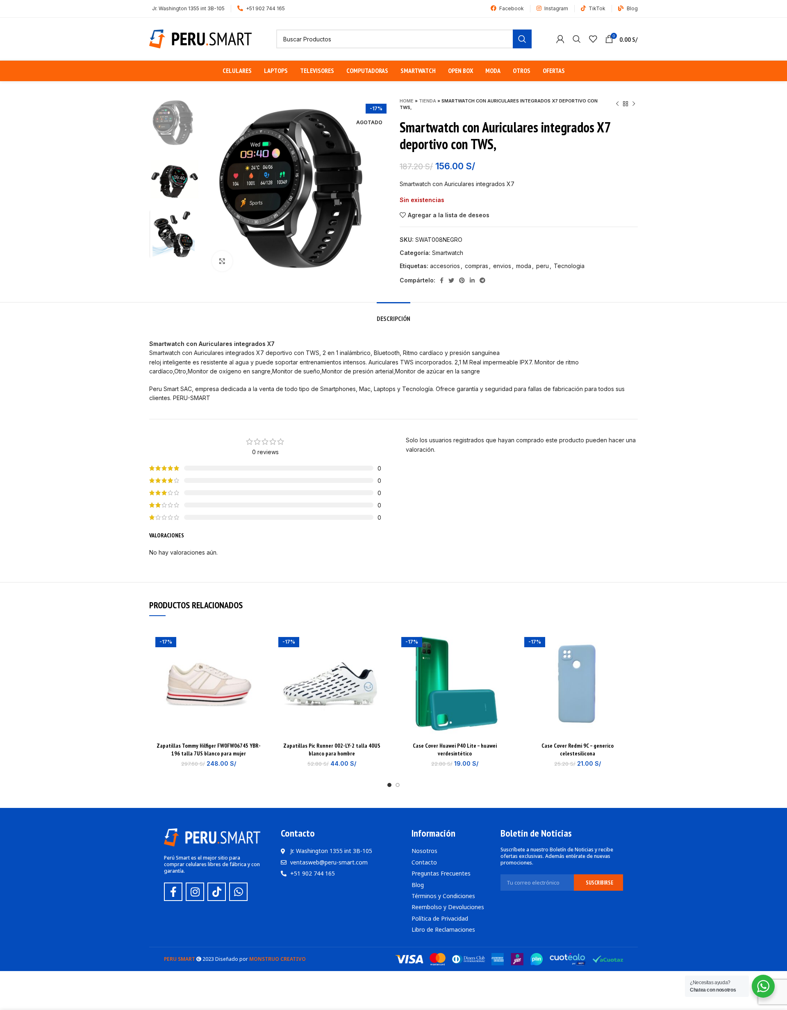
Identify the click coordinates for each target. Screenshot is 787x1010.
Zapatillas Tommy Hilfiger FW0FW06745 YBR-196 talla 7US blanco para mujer (209, 750)
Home (407, 101)
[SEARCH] (522, 39)
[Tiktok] (216, 892)
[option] (174, 122)
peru (542, 265)
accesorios (445, 265)
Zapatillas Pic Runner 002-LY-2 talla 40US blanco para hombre (331, 750)
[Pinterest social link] (462, 280)
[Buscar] (577, 39)
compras (476, 265)
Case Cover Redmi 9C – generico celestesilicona (577, 750)
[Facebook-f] (173, 892)
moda (523, 265)
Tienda (427, 101)
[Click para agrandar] (222, 261)
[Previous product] (617, 104)
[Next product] (634, 104)
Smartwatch (447, 252)
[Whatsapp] (238, 892)
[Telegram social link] (482, 280)
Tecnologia (569, 265)
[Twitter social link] (451, 280)
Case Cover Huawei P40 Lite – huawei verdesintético (455, 750)
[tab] (393, 314)
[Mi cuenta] (560, 39)
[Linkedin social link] (472, 280)
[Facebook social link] (441, 280)
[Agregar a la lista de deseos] (256, 644)
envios (502, 265)
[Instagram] (195, 892)
